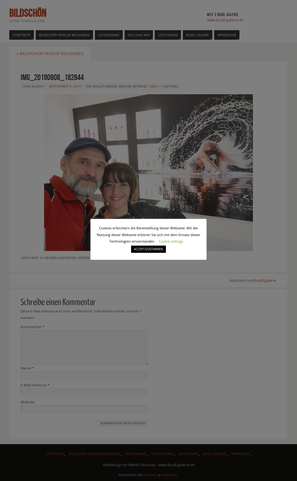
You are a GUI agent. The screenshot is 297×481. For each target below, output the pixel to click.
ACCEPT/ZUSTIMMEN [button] (148, 249)
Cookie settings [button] (171, 241)
